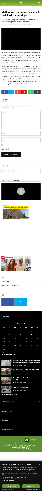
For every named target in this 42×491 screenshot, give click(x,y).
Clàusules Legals (6, 411)
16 (37, 338)
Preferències (8, 477)
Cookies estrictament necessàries (15, 474)
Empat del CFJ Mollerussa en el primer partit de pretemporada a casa (26, 370)
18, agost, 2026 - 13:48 (19, 365)
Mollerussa (5, 9)
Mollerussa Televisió (10, 25)
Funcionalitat (21, 477)
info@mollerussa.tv (17, 443)
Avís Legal (4, 420)
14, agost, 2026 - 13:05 (19, 382)
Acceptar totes (11, 486)
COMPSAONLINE (35, 489)
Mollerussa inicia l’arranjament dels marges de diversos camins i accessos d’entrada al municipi (26, 361)
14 (26, 338)
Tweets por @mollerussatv (9, 285)
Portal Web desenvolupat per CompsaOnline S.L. (21, 450)
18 (9, 342)
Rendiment (33, 474)
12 (15, 338)
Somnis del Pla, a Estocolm (20, 387)
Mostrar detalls (9, 481)
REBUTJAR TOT (31, 486)
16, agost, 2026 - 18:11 (19, 374)
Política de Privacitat (9, 489)
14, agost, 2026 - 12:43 (19, 390)
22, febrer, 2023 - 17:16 (24, 25)
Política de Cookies (7, 429)
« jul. (2, 352)
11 (9, 338)
